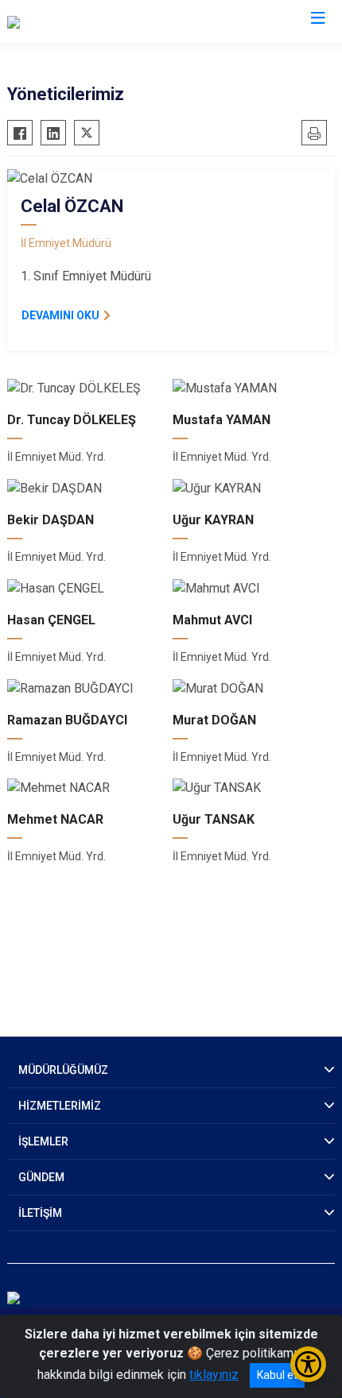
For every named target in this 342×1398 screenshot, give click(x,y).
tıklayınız (214, 1374)
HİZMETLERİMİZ (59, 1105)
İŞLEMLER (43, 1141)
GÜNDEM (41, 1177)
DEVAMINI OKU (60, 315)
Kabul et (277, 1375)
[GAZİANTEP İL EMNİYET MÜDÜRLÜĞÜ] (114, 21)
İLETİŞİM (40, 1213)
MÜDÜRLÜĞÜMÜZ (63, 1070)
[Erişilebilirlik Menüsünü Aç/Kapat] (308, 1364)
